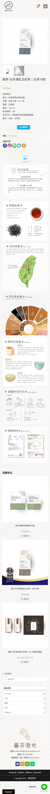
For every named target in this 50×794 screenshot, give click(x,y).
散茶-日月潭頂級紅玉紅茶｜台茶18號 (25, 589)
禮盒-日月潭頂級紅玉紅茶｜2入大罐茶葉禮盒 (25, 652)
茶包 (6, 698)
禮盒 (6, 708)
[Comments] (32, 764)
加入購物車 (24, 127)
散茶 (15, 136)
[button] (45, 6)
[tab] (25, 159)
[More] (24, 145)
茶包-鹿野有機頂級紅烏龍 (25, 526)
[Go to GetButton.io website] (44, 791)
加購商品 (8, 712)
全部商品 (10, 136)
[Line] (14, 145)
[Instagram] (10, 145)
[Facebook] (5, 145)
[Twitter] (19, 145)
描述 (25, 159)
